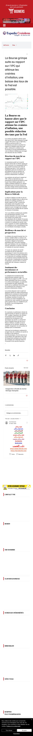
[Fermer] (31, 721)
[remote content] (16, 228)
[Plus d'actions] (27, 54)
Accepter (24, 730)
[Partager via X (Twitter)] (10, 355)
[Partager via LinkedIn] (14, 355)
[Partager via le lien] (18, 355)
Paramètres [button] (16, 733)
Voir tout (26, 367)
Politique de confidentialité (13, 726)
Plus (13, 45)
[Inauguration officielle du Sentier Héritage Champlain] (16, 378)
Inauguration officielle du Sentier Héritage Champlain (16, 390)
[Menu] (4, 25)
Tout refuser (9, 730)
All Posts (6, 45)
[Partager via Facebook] (6, 355)
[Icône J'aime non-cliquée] (10, 454)
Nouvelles (7, 350)
